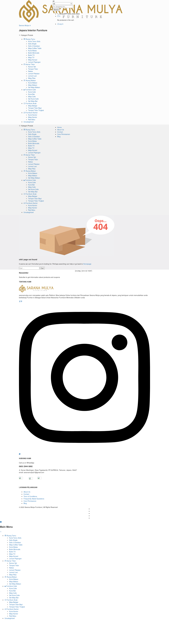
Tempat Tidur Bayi (35, 108)
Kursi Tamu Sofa (34, 41)
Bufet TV (31, 55)
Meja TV (31, 57)
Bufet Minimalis (33, 53)
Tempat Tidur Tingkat (36, 110)
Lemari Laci (32, 76)
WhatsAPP (63, 14)
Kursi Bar (31, 94)
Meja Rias (31, 78)
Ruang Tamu (11, 535)
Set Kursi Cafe (33, 99)
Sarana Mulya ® (25, 25)
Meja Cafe (32, 96)
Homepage (87, 264)
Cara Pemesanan (63, 134)
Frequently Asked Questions (34, 499)
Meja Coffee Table (34, 48)
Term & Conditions (30, 496)
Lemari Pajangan (34, 62)
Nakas (30, 71)
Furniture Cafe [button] (30, 89)
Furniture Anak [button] (30, 103)
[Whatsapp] (19, 454)
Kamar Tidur (11, 561)
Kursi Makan (32, 83)
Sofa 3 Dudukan (34, 46)
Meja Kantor (32, 117)
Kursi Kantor (32, 115)
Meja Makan (32, 85)
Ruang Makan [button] (30, 80)
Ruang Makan (11, 577)
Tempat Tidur (33, 69)
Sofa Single (32, 44)
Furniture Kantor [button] (31, 112)
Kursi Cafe (32, 92)
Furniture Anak (11, 600)
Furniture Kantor (12, 609)
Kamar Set (32, 66)
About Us (60, 129)
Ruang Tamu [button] (30, 39)
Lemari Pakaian (34, 73)
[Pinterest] (21, 301)
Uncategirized (29, 122)
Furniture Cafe (11, 586)
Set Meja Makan (34, 87)
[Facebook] (20, 301)
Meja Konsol (32, 60)
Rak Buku (31, 119)
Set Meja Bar (33, 101)
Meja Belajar (32, 106)
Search (56, 9)
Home (59, 127)
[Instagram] (84, 451)
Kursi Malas (32, 50)
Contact (60, 132)
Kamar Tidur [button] (30, 64)
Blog (58, 136)
